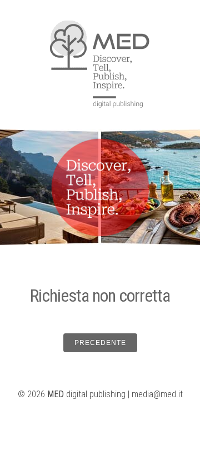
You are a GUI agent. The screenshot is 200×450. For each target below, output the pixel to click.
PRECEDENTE (100, 343)
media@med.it (157, 394)
